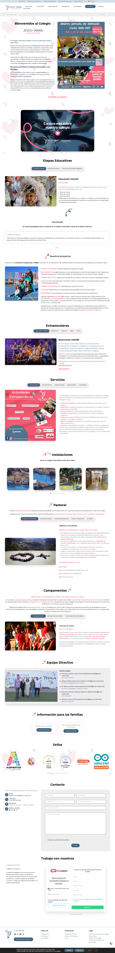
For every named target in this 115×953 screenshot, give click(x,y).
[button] (57, 247)
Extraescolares (34, 385)
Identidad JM (53, 6)
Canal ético (21, 1)
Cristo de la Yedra (11, 14)
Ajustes (90, 950)
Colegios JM (45, 934)
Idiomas (92, 1)
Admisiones (65, 6)
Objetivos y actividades (29, 518)
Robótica (64, 331)
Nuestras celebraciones (61, 518)
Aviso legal (92, 942)
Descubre (102, 14)
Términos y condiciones (96, 940)
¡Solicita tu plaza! (57, 97)
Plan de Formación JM (65, 1)
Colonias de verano (38, 616)
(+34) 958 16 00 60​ (15, 800)
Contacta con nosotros (23, 939)
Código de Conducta (50, 1)
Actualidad (77, 6)
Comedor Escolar (47, 385)
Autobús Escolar (59, 385)
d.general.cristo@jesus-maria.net (20, 795)
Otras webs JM (78, 1)
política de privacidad (61, 840)
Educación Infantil (39, 168)
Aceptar (69, 950)
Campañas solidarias (46, 518)
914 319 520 (19, 931)
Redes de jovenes (71, 934)
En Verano (90, 518)
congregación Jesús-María (23, 600)
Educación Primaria (53, 168)
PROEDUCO (55, 331)
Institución (28, 6)
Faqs (66, 938)
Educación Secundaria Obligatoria (72, 168)
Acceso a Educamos (71, 936)
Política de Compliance (34, 1)
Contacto (90, 6)
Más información (44, 730)
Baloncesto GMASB (41, 331)
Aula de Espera (71, 385)
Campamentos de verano (54, 616)
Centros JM (40, 6)
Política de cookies (95, 938)
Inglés (71, 331)
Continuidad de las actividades (74, 616)
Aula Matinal (82, 385)
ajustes (58, 951)
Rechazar (79, 950)
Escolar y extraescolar (77, 518)
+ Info (78, 331)
